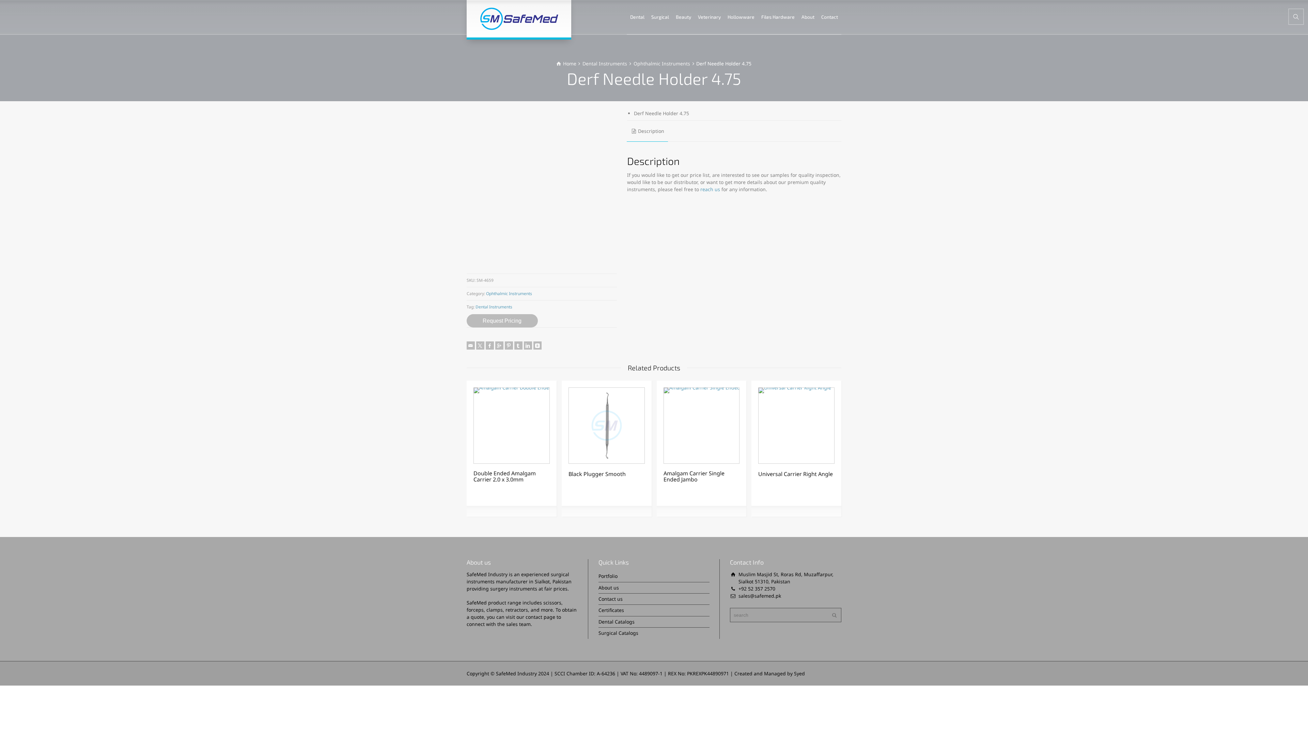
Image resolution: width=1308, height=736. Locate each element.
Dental (637, 17)
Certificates (611, 610)
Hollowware (741, 17)
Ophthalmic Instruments (662, 63)
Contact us (610, 599)
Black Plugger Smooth (597, 474)
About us (608, 587)
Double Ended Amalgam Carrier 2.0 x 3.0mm (504, 476)
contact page (540, 617)
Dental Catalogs (616, 621)
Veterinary (709, 17)
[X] (480, 345)
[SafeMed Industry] (519, 18)
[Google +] (499, 345)
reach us (710, 189)
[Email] (471, 345)
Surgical (660, 17)
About (807, 17)
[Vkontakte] (537, 345)
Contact (829, 17)
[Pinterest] (509, 345)
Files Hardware (778, 17)
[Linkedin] (528, 345)
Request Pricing (502, 321)
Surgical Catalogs (618, 633)
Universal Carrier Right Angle (795, 474)
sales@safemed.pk (759, 596)
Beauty (683, 17)
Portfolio (608, 576)
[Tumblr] (518, 345)
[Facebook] (490, 345)
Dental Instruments (604, 63)
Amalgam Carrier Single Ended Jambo (694, 476)
